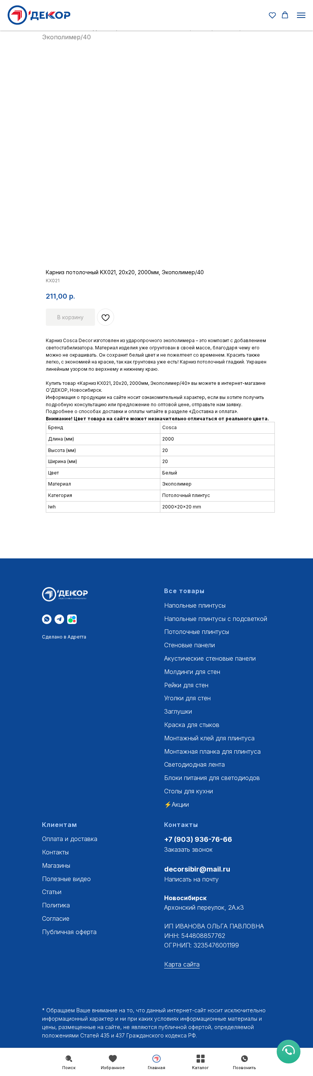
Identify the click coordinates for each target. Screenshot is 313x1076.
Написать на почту (191, 879)
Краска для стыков (191, 725)
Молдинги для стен (192, 672)
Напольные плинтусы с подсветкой (215, 618)
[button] (272, 15)
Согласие (55, 918)
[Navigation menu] (301, 15)
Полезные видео (66, 879)
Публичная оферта (69, 932)
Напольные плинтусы (195, 605)
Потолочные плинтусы (196, 631)
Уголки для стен (187, 698)
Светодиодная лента (194, 764)
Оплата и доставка (69, 839)
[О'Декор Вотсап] (47, 619)
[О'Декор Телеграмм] (59, 619)
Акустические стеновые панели (210, 658)
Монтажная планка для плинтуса (212, 751)
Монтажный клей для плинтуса (209, 738)
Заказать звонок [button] (188, 849)
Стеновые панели (189, 645)
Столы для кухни (188, 791)
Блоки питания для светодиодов (212, 778)
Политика (56, 905)
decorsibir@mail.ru (197, 869)
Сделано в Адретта (64, 637)
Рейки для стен (186, 685)
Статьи (51, 892)
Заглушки (178, 711)
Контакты (55, 852)
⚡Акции (176, 804)
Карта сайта (182, 964)
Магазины (56, 865)
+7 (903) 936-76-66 (198, 839)
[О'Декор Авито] (72, 619)
